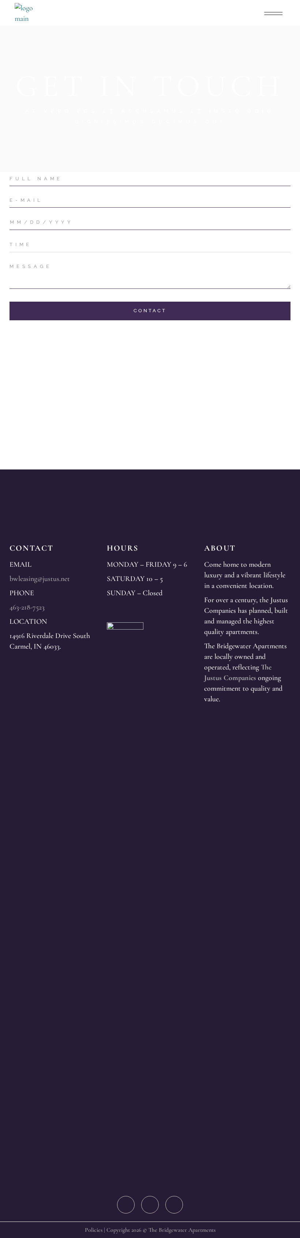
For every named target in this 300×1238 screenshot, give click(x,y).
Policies (93, 1230)
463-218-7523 (27, 607)
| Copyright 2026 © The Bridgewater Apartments (158, 1230)
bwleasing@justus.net (40, 578)
